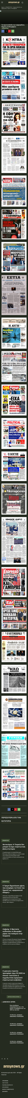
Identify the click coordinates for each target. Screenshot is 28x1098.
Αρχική (3, 7)
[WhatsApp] (12, 31)
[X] (6, 31)
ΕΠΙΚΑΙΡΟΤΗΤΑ (9, 7)
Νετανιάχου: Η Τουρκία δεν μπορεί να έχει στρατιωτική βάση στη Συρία (14, 847)
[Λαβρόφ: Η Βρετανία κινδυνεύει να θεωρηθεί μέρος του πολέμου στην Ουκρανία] (14, 918)
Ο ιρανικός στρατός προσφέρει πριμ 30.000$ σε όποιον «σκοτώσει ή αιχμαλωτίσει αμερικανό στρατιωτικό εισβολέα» (14, 975)
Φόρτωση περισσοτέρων (13, 996)
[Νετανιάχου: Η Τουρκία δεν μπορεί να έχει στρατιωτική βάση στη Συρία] (14, 833)
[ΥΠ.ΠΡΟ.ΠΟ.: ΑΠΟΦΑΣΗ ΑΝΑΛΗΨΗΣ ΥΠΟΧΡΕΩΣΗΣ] (5, 1017)
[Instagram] (5, 1059)
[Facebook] (2, 31)
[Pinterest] (9, 31)
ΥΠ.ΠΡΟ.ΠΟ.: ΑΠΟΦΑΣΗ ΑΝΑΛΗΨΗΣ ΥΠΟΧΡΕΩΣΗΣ (17, 1015)
